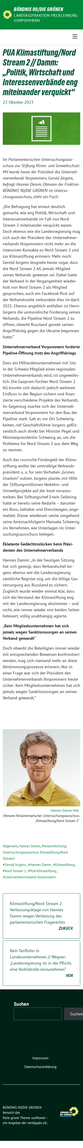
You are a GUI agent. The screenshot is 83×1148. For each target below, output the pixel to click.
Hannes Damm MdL (65, 810)
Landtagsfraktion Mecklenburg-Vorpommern (46, 18)
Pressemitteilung (54, 846)
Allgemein (10, 846)
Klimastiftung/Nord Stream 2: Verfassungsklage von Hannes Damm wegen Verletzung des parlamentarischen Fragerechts (41, 916)
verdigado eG (37, 1123)
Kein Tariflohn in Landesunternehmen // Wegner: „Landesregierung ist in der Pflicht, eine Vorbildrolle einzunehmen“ (41, 963)
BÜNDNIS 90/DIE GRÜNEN (38, 9)
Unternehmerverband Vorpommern (30, 877)
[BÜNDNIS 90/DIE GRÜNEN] (7, 14)
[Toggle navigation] (75, 36)
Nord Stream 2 (15, 871)
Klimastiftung (65, 864)
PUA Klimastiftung (43, 871)
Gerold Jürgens (15, 864)
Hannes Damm (29, 846)
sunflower (38, 1118)
